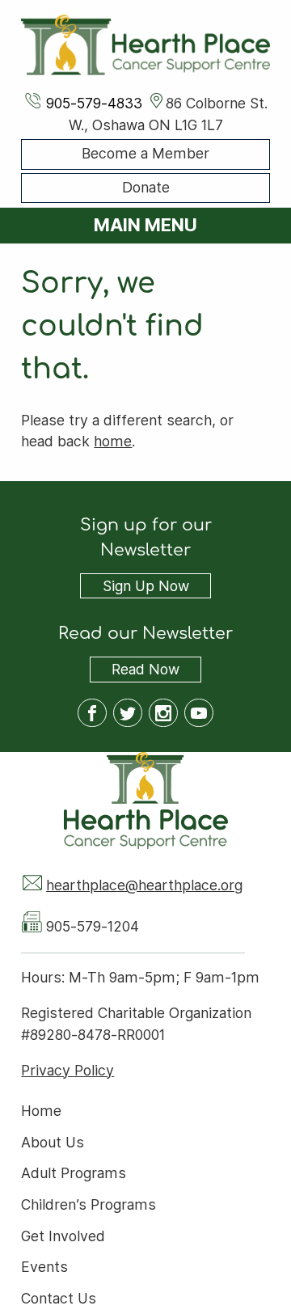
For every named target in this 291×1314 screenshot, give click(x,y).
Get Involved (63, 1235)
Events (44, 1267)
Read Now (134, 671)
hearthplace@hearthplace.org (144, 885)
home (113, 441)
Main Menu (145, 224)
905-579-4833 (94, 103)
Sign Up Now (146, 585)
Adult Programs (73, 1173)
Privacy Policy (67, 1070)
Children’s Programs (88, 1204)
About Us (52, 1142)
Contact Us (58, 1299)
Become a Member (145, 154)
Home (41, 1110)
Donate (146, 187)
